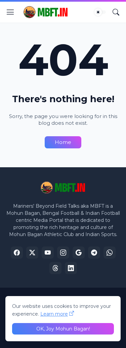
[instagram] (63, 252)
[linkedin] (71, 268)
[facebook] (17, 252)
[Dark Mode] (100, 12)
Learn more (54, 314)
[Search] (116, 12)
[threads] (55, 268)
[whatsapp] (109, 252)
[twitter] (32, 252)
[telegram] (94, 252)
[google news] (79, 252)
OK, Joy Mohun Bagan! (63, 329)
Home (63, 142)
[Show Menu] (10, 12)
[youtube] (48, 252)
